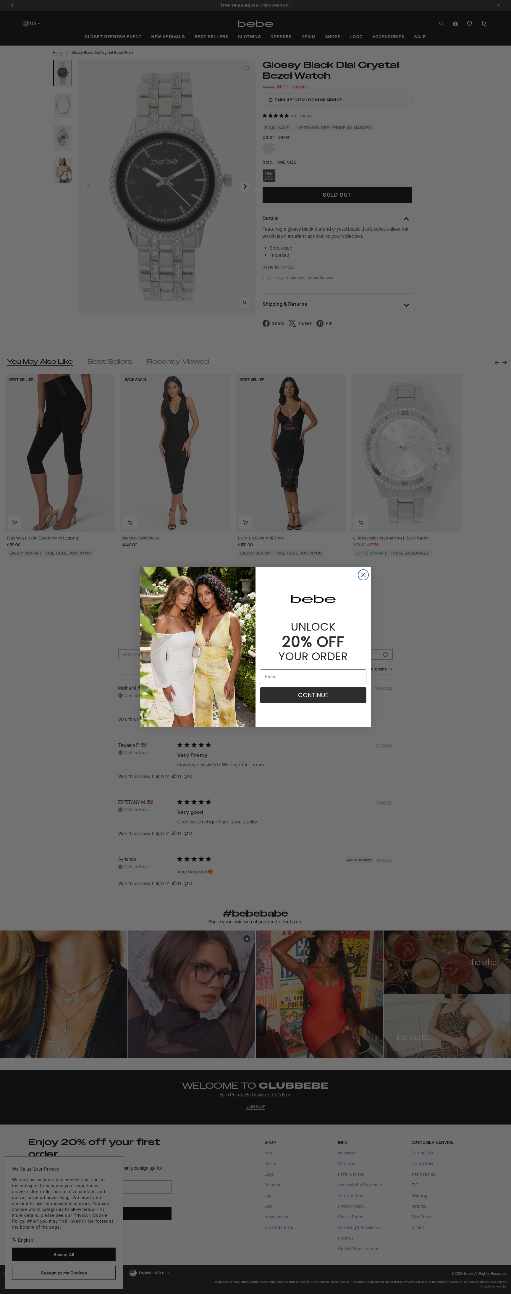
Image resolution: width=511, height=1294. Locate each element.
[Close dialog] (363, 575)
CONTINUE (313, 695)
